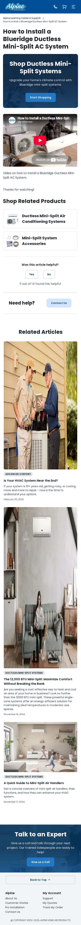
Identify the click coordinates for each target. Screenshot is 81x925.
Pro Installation (14, 907)
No (49, 274)
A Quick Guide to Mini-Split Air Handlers (34, 783)
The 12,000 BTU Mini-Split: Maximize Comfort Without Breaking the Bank (38, 681)
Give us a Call (40, 862)
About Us (11, 898)
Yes (31, 274)
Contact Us (59, 303)
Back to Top (38, 880)
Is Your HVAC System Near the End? (31, 480)
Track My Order (53, 907)
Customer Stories (16, 903)
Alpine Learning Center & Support (21, 18)
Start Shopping (40, 97)
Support (48, 898)
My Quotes (50, 903)
